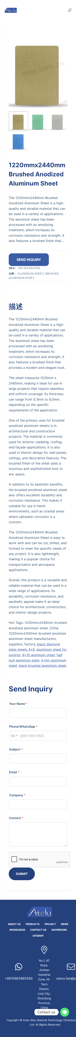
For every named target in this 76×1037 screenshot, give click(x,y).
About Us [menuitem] (14, 924)
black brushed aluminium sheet (42, 666)
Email (14, 772)
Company (17, 795)
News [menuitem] (64, 924)
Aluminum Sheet (31, 273)
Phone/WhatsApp (23, 726)
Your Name (18, 704)
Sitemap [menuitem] (38, 935)
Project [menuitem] (50, 924)
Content (16, 818)
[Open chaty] (64, 1012)
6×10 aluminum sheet (38, 655)
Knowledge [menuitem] (17, 929)
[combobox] (14, 736)
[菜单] (70, 10)
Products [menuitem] (33, 924)
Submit (22, 874)
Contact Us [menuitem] (38, 929)
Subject (16, 749)
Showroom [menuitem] (59, 929)
